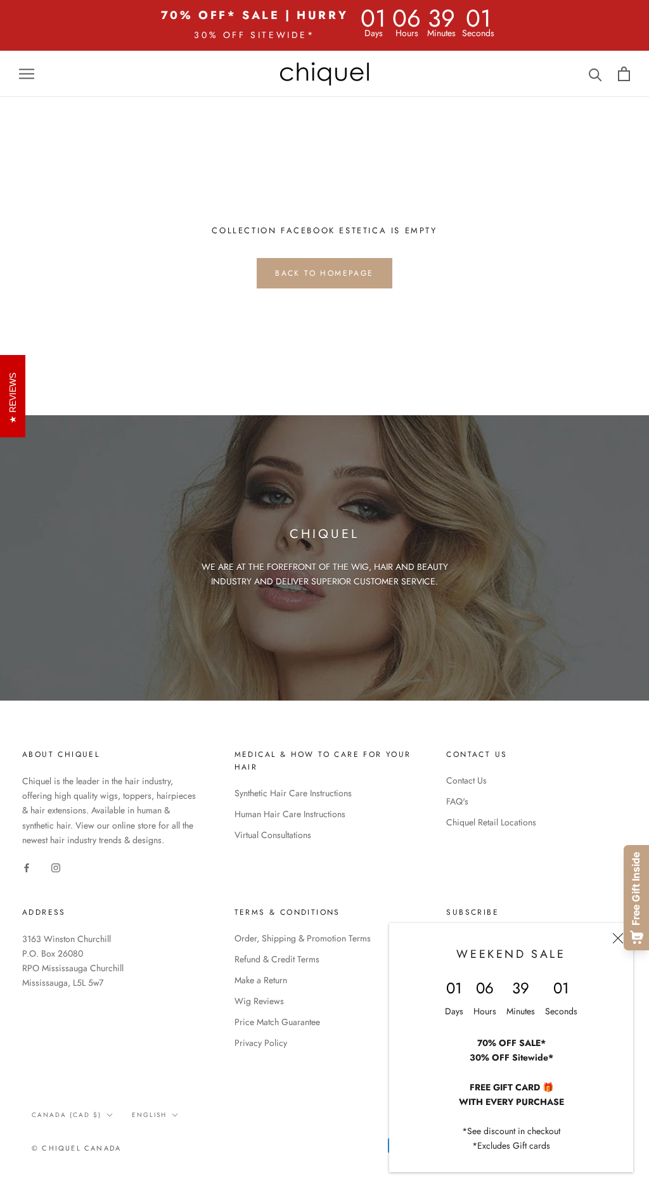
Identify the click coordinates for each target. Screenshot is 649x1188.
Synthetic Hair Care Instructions (293, 793)
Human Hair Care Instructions (290, 814)
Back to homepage (324, 273)
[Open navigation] (26, 73)
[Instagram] (55, 867)
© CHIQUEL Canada (76, 1148)
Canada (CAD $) (66, 1115)
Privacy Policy (261, 1042)
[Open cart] (624, 74)
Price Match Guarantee (277, 1022)
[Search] (595, 74)
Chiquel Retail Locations (491, 822)
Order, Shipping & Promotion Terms (303, 938)
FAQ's (457, 801)
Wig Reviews (259, 1001)
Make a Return (261, 980)
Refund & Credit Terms (277, 959)
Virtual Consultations (273, 835)
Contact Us (466, 780)
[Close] (618, 938)
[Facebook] (26, 867)
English (149, 1115)
